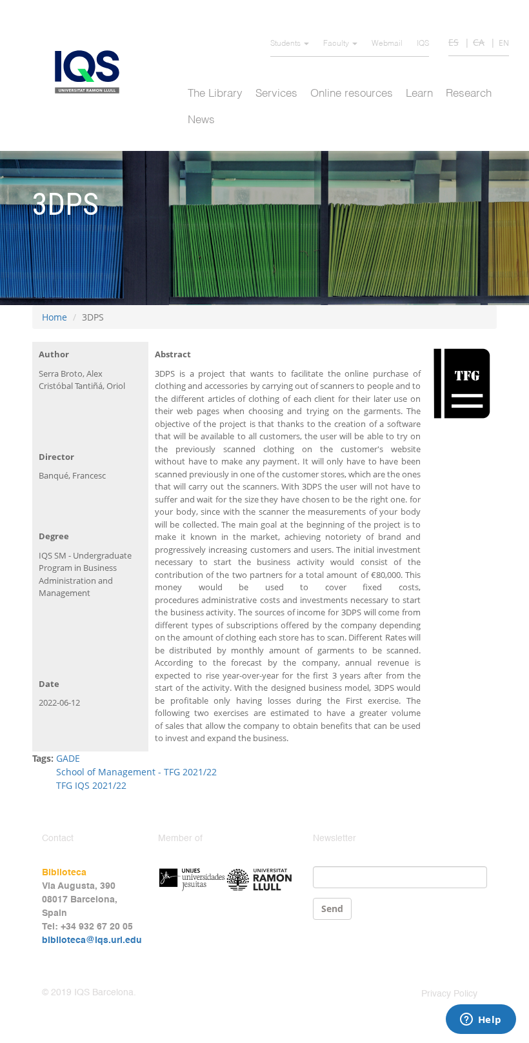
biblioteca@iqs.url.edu (92, 940)
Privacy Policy (449, 993)
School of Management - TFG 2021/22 (136, 772)
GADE (68, 758)
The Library (215, 93)
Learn (419, 93)
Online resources (351, 93)
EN (504, 42)
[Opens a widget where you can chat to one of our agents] (480, 1020)
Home (54, 317)
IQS (423, 44)
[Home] (92, 71)
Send (332, 908)
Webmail (387, 44)
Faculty (337, 44)
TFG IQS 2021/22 (91, 785)
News (201, 120)
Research (469, 93)
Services (276, 93)
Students (286, 44)
